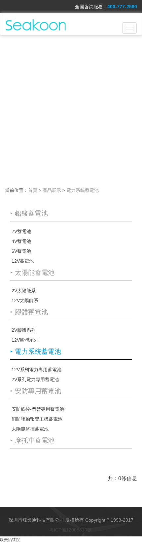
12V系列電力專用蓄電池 (36, 369)
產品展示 (52, 190)
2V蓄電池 (21, 231)
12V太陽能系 (25, 300)
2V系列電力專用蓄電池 (35, 379)
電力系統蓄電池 (82, 190)
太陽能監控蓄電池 (30, 428)
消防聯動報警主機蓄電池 (37, 419)
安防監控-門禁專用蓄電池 (38, 409)
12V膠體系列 (25, 340)
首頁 (32, 190)
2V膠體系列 (24, 330)
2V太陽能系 (24, 290)
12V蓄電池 (23, 261)
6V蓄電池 (21, 251)
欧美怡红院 (10, 539)
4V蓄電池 (21, 241)
